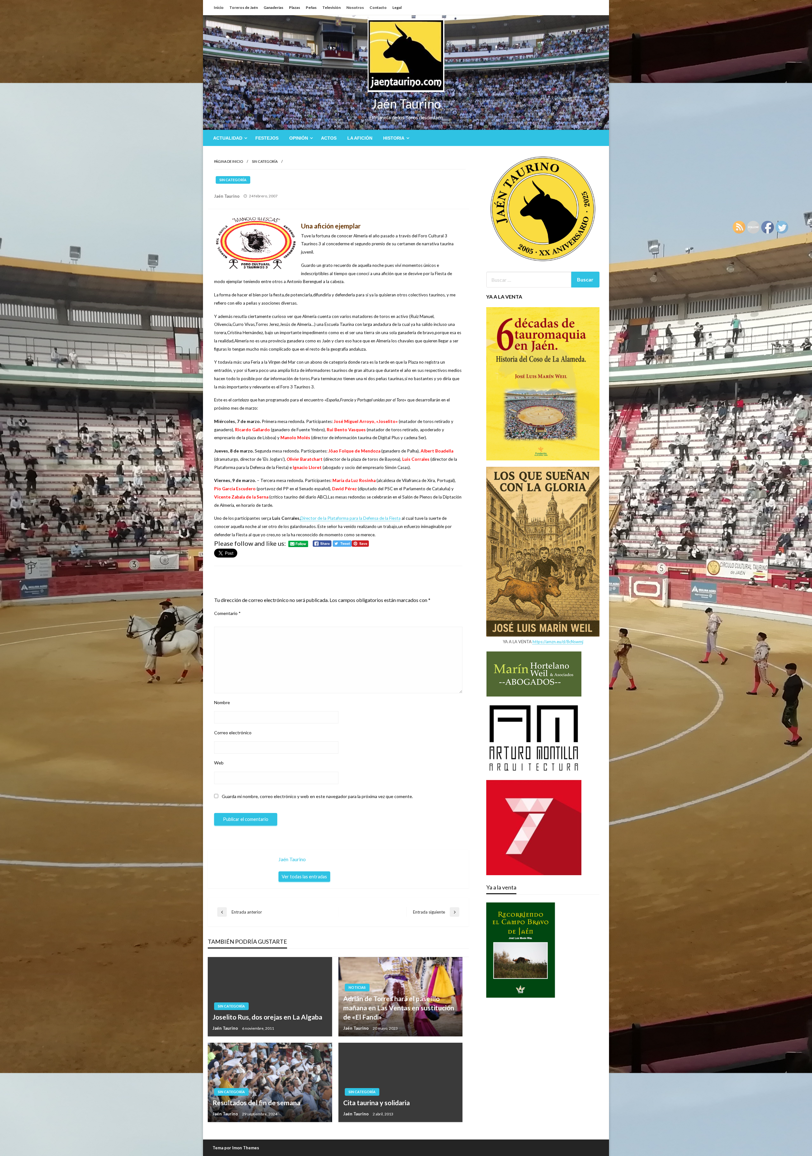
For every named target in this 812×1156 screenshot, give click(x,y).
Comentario (227, 613)
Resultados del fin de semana (256, 1102)
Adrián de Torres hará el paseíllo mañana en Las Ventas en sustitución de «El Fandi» (398, 1007)
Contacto (378, 7)
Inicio (219, 7)
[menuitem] (229, 138)
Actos (329, 138)
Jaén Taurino (406, 103)
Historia (393, 138)
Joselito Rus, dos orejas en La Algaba (267, 1017)
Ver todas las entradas (304, 876)
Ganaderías (273, 7)
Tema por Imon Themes (236, 1147)
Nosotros (355, 7)
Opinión (298, 138)
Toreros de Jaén (243, 7)
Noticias (357, 987)
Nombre (222, 702)
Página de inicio (228, 161)
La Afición (359, 138)
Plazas (294, 7)
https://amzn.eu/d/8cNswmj (558, 641)
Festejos (266, 138)
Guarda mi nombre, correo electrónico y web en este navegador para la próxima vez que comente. (317, 796)
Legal (397, 7)
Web (219, 762)
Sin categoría (265, 161)
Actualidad (227, 138)
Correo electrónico (233, 732)
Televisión (331, 7)
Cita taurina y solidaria (376, 1102)
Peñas (311, 7)
